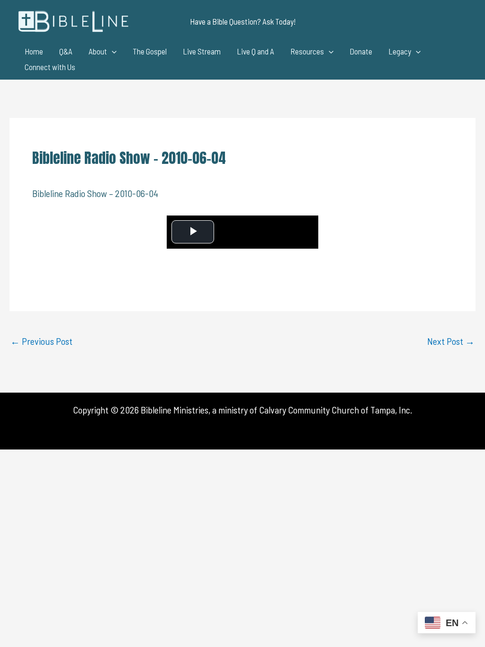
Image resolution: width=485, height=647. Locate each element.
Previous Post (41, 341)
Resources (307, 51)
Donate (361, 51)
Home (34, 51)
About (98, 51)
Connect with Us (50, 67)
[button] (243, 21)
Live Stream (202, 51)
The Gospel (150, 51)
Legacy (399, 51)
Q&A (65, 51)
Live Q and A (255, 51)
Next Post (451, 341)
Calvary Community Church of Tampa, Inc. (335, 409)
